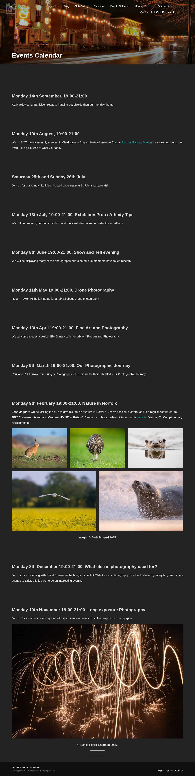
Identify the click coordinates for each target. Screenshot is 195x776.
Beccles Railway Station (137, 142)
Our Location (165, 6)
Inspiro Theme (164, 771)
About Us (53, 6)
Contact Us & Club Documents (157, 12)
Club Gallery (81, 6)
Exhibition (99, 6)
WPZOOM (178, 771)
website (141, 417)
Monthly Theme (143, 6)
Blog (66, 6)
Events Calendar (119, 6)
